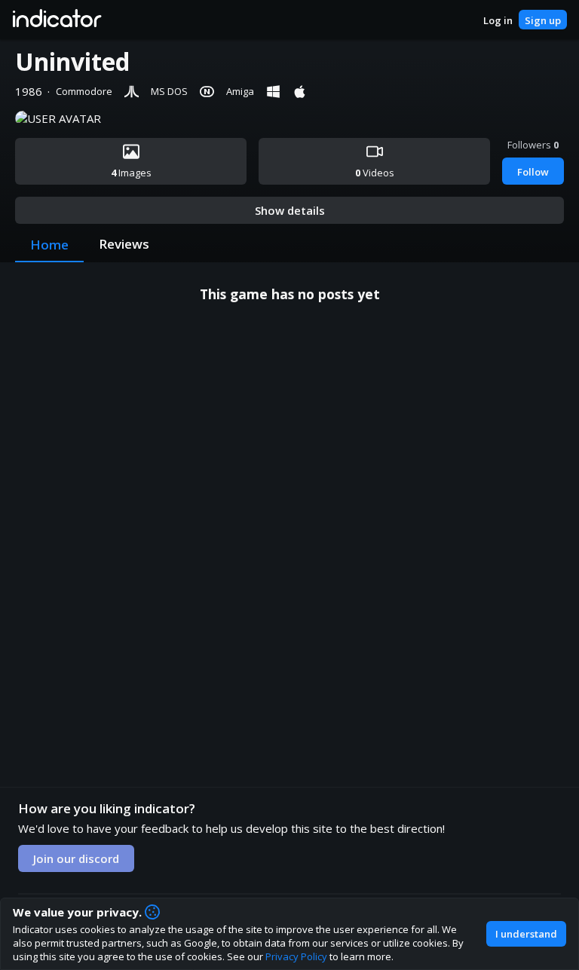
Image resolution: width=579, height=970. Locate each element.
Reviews (124, 243)
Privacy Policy (296, 956)
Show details (290, 210)
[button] (56, 19)
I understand (526, 934)
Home (49, 244)
